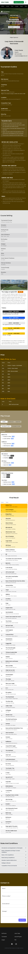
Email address (6, 903)
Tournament (6, 11)
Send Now (22, 920)
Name (4, 888)
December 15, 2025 (6, 426)
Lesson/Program (18, 936)
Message (4, 911)
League (3, 939)
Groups (16, 6)
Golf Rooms (4, 933)
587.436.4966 (18, 54)
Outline (2, 6)
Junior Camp (17, 933)
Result (21, 6)
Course (7, 6)
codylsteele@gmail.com (21, 56)
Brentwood (11, 421)
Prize (12, 6)
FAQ (15, 939)
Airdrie (4, 421)
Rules (26, 6)
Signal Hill (18, 421)
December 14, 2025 (16, 426)
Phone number (6, 896)
